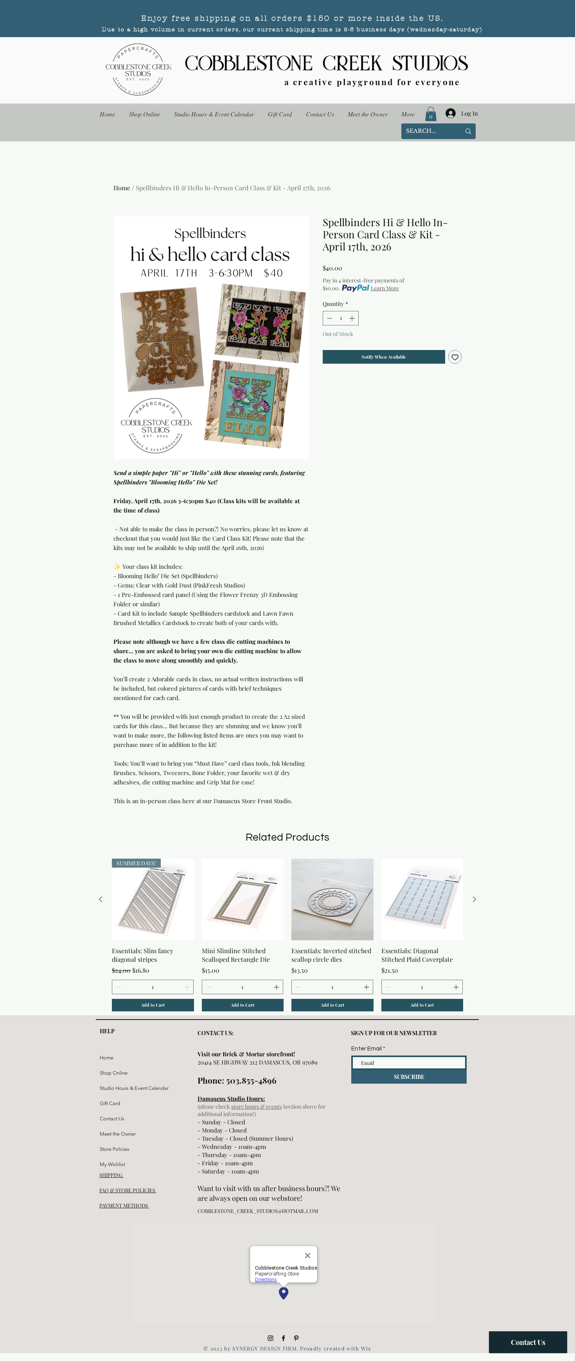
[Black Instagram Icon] (270, 1338)
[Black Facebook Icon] (283, 1338)
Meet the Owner (118, 1134)
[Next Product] (474, 899)
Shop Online (114, 1073)
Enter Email (366, 1049)
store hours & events (256, 1106)
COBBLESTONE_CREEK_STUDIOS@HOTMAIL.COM (258, 1210)
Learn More (385, 288)
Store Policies (114, 1149)
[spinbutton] (341, 318)
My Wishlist (112, 1164)
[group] (287, 935)
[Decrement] (329, 318)
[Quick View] (243, 900)
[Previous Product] (100, 899)
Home (121, 188)
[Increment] (353, 318)
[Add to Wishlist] (455, 357)
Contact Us (112, 1119)
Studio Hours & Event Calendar (118, 1088)
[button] (431, 114)
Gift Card (110, 1103)
